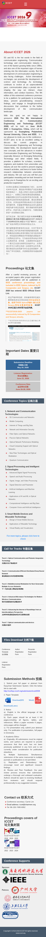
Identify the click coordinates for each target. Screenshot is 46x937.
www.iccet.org (20, 933)
